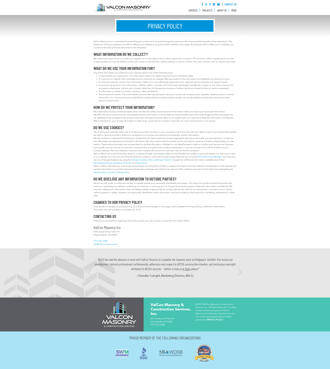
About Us (222, 10)
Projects (207, 10)
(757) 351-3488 (100, 241)
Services (193, 10)
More (234, 10)
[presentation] (89, 272)
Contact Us (231, 4)
